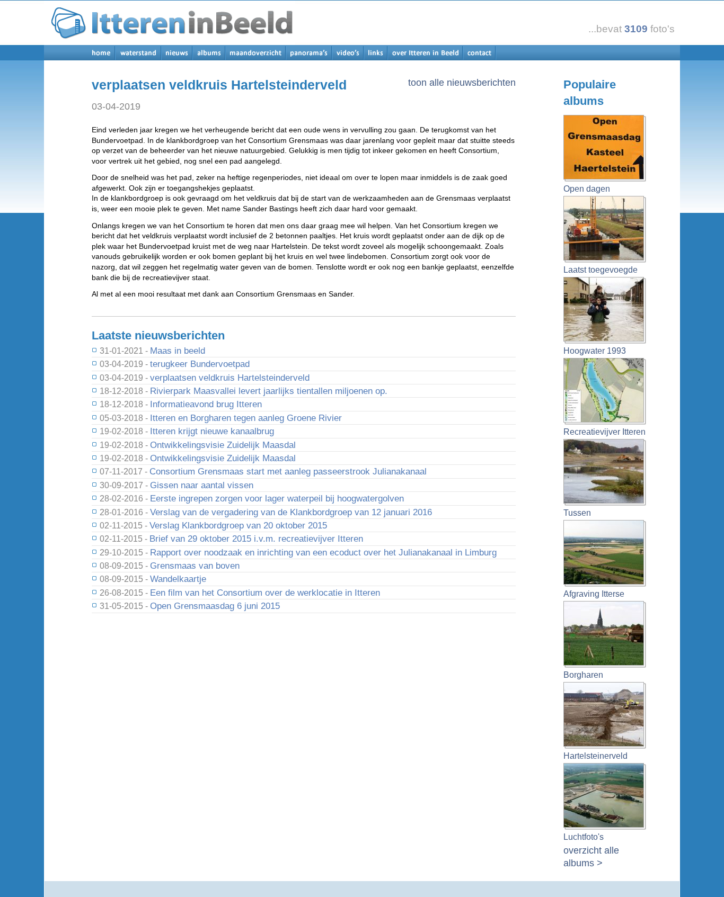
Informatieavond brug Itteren (206, 404)
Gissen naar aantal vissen (201, 485)
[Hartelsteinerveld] (605, 716)
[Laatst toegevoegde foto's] (605, 230)
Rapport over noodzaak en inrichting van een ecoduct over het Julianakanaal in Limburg (323, 552)
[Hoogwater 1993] (605, 311)
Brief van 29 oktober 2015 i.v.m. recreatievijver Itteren (256, 538)
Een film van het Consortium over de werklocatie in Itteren (265, 592)
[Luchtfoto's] (605, 797)
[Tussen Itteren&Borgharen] (605, 473)
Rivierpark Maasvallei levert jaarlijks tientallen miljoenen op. (268, 390)
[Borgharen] (605, 635)
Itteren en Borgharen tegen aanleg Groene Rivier (246, 417)
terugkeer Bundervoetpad (200, 363)
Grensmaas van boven (195, 565)
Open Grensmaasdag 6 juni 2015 (215, 605)
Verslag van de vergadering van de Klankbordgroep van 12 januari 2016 (291, 512)
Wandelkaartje (178, 578)
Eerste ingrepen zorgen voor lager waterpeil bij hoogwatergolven (277, 498)
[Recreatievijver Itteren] (605, 392)
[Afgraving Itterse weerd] (605, 554)
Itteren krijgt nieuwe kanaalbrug (212, 431)
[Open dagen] (605, 149)
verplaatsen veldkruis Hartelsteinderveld (230, 377)
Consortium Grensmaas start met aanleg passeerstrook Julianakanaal (288, 471)
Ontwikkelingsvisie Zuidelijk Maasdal (223, 444)
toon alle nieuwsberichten (462, 82)
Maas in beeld (177, 350)
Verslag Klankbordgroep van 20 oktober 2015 (238, 525)
